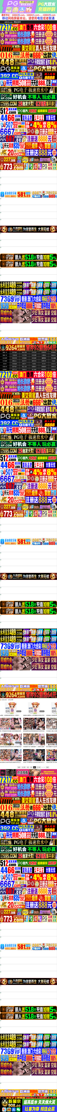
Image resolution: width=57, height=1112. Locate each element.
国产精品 (14, 352)
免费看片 (5, 369)
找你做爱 (34, 358)
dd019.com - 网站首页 (13, 22)
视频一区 (5, 352)
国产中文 (14, 369)
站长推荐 (5, 358)
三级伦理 (14, 355)
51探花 (34, 363)
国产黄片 (14, 366)
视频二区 (5, 355)
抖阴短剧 (53, 369)
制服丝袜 (53, 355)
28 (27, 767)
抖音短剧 (14, 363)
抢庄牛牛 (24, 361)
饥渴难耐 (24, 358)
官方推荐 (5, 361)
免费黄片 (34, 366)
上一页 (23, 767)
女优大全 (53, 363)
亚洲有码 (44, 352)
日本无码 (34, 352)
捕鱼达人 (14, 361)
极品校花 (44, 369)
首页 (19, 767)
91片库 (44, 363)
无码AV (5, 363)
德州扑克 (34, 361)
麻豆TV (24, 363)
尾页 (47, 767)
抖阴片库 (5, 366)
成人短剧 (34, 369)
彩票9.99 (44, 361)
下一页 (38, 767)
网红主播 (24, 352)
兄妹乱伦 (24, 369)
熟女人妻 (24, 366)
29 (31, 767)
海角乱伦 (53, 366)
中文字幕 (24, 355)
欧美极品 (53, 352)
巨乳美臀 (34, 355)
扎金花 (53, 361)
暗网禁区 (44, 366)
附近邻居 (14, 358)
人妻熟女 (44, 355)
